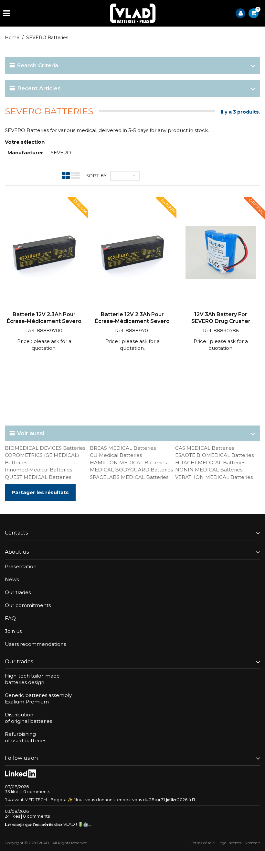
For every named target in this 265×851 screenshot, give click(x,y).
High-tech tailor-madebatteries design (32, 679)
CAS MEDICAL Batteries (204, 448)
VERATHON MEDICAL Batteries (214, 477)
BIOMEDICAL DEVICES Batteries (45, 448)
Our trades (18, 592)
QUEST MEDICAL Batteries (38, 477)
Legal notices (229, 842)
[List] (75, 176)
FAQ (10, 618)
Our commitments (28, 605)
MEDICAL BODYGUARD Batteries (131, 470)
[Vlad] (133, 13)
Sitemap (252, 842)
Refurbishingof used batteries (25, 737)
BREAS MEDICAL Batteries (123, 448)
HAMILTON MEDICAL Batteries (128, 462)
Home (12, 37)
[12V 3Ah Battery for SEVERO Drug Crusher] (221, 253)
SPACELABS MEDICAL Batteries (129, 477)
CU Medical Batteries (116, 455)
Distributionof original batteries (28, 718)
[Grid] (66, 176)
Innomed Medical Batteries (38, 470)
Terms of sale (203, 842)
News (12, 579)
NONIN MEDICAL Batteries (208, 470)
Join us (13, 631)
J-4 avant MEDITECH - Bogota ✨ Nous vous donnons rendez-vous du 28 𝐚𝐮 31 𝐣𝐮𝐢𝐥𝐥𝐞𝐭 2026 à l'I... (101, 799)
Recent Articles (39, 88)
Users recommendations (35, 644)
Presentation (21, 566)
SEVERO (61, 152)
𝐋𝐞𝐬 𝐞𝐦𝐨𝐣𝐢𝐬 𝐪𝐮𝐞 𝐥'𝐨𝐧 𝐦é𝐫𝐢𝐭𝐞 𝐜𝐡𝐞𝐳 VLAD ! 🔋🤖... (48, 824)
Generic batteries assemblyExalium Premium (38, 698)
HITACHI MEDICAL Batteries (210, 462)
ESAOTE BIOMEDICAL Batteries (214, 455)
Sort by (96, 175)
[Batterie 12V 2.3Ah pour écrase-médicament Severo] (44, 253)
